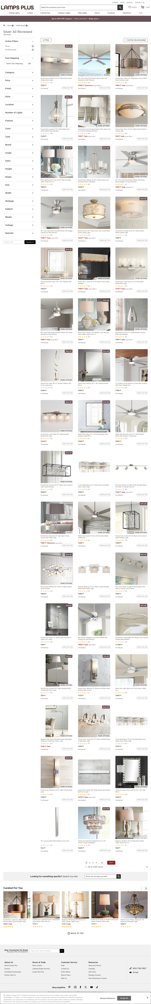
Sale (140, 13)
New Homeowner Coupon (98, 978)
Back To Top (77, 933)
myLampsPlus (59, 987)
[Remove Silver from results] (12, 25)
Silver (9, 26)
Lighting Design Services (41, 969)
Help (62, 965)
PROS (122, 3)
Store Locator (37, 965)
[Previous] (141, 888)
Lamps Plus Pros (38, 972)
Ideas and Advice (95, 965)
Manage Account (95, 975)
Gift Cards (92, 972)
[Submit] (62, 951)
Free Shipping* (44, 88)
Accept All (124, 998)
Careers (7, 969)
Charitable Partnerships (12, 972)
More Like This (67, 88)
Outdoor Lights (64, 13)
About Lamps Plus (10, 965)
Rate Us (64, 978)
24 (102, 863)
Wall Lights (82, 13)
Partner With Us (10, 975)
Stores (115, 3)
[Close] (147, 997)
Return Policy (66, 975)
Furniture (111, 13)
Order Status (65, 972)
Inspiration (127, 13)
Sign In (130, 2)
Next (111, 863)
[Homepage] (4, 25)
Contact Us (139, 3)
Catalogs (92, 969)
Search (30, 242)
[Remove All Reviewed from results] (27, 25)
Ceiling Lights (14, 13)
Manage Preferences (107, 998)
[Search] (120, 7)
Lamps (30, 13)
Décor (97, 13)
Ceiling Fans (45, 13)
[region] (75, 998)
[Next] (146, 888)
